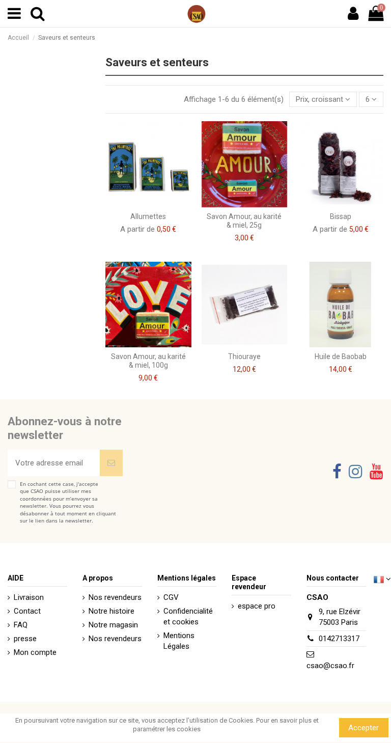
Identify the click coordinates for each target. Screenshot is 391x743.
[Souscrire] (111, 463)
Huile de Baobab (341, 356)
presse (25, 638)
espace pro (256, 606)
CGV (171, 597)
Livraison (29, 597)
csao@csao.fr (330, 665)
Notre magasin (113, 624)
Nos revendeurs (115, 597)
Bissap (340, 216)
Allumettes (148, 216)
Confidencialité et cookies (188, 616)
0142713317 (339, 638)
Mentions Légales (178, 641)
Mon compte (35, 652)
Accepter (363, 727)
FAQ (20, 624)
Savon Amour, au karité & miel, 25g (244, 220)
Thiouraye (244, 356)
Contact (27, 611)
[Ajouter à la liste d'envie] (140, 203)
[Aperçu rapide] (155, 203)
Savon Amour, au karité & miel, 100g (148, 360)
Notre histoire (111, 611)
